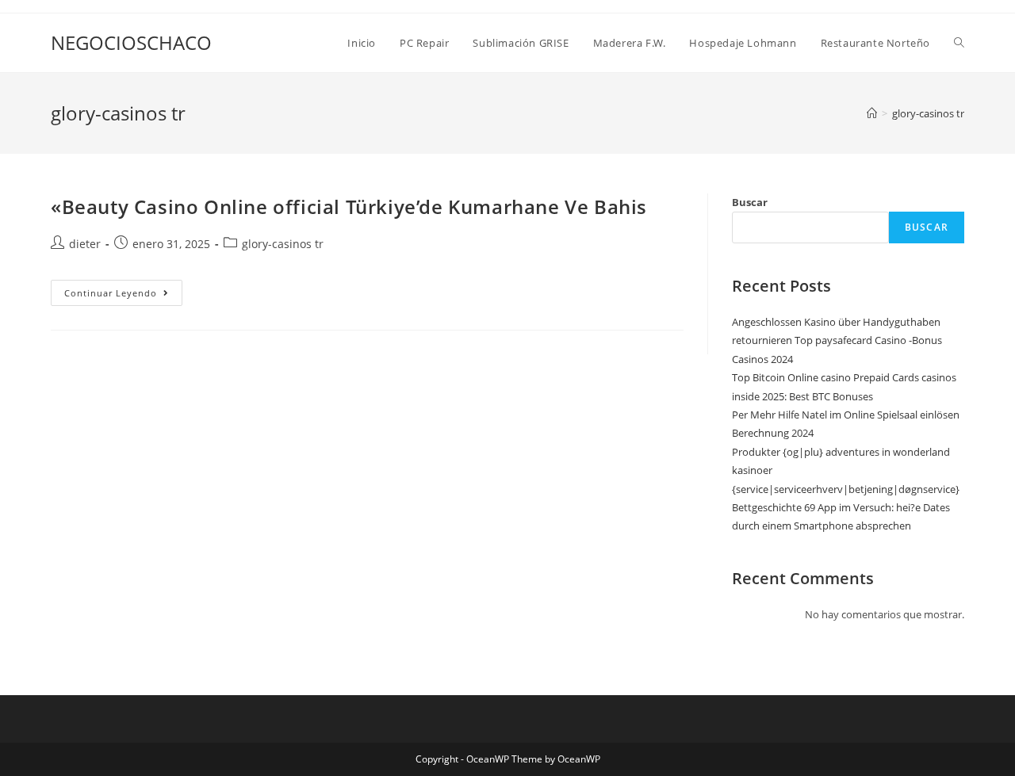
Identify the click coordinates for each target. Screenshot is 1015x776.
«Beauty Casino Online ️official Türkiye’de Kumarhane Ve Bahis (349, 206)
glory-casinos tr (928, 113)
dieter (85, 243)
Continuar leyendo (123, 295)
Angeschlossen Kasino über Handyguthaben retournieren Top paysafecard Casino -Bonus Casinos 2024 (837, 340)
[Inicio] (872, 113)
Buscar (750, 202)
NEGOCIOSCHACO (131, 42)
